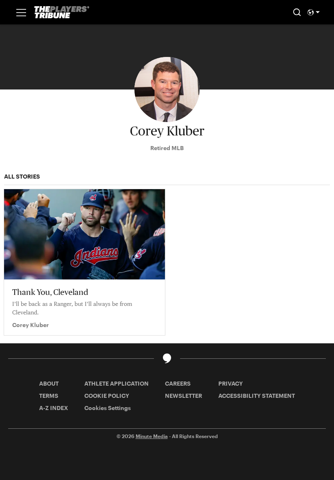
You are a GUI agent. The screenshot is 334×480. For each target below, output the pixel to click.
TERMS (48, 395)
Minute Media (152, 436)
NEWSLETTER (183, 395)
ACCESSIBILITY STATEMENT (256, 395)
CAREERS (178, 383)
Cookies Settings (107, 407)
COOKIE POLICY (106, 395)
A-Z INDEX (53, 407)
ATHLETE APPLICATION (116, 383)
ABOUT (49, 383)
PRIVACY (230, 383)
